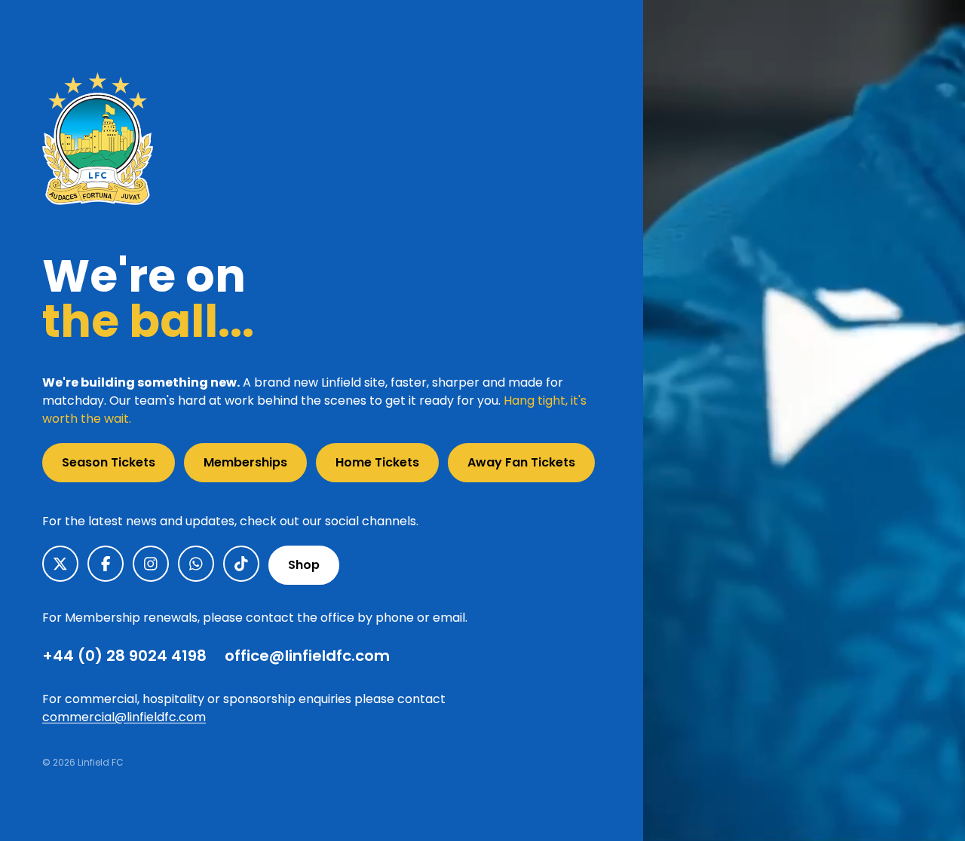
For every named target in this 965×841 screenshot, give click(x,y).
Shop (304, 564)
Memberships (245, 462)
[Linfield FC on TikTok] (241, 564)
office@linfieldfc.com (307, 655)
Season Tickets (108, 462)
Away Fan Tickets (521, 462)
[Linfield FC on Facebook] (105, 564)
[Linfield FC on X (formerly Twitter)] (60, 564)
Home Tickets (377, 462)
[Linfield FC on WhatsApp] (196, 564)
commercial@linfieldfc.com (124, 717)
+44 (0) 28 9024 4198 (124, 655)
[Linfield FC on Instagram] (151, 564)
